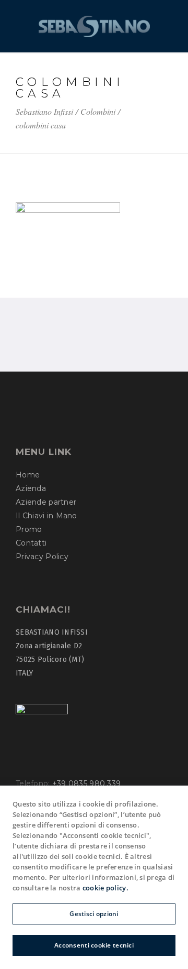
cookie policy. (105, 887)
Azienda (31, 488)
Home (28, 475)
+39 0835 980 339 (86, 783)
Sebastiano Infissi (44, 111)
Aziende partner (46, 502)
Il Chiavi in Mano (46, 515)
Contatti (31, 543)
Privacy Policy (42, 556)
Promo (29, 529)
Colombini (97, 111)
